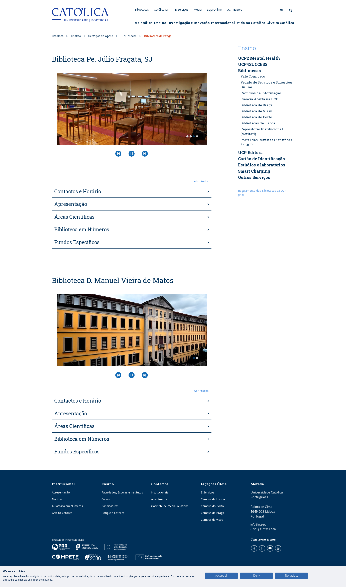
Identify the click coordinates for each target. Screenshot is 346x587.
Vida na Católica (250, 22)
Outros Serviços (254, 177)
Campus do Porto (212, 506)
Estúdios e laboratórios (261, 164)
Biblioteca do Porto (256, 117)
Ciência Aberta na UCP (259, 99)
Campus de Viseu (212, 520)
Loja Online (214, 9)
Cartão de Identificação (261, 158)
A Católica (144, 22)
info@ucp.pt (258, 524)
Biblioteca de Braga (256, 105)
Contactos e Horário (77, 191)
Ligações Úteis (213, 484)
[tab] (131, 191)
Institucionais (159, 492)
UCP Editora (234, 9)
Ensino (160, 22)
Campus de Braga (212, 513)
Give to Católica (280, 22)
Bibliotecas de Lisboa (257, 123)
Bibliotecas (142, 9)
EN (281, 10)
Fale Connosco (252, 76)
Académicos (159, 499)
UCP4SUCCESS (252, 64)
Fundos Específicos (77, 242)
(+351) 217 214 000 (263, 529)
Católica (57, 36)
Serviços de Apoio (100, 36)
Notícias (57, 499)
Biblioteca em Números (81, 229)
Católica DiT (162, 9)
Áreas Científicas (74, 216)
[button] (131, 181)
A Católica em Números (67, 506)
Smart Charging (254, 171)
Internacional (223, 22)
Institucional (63, 484)
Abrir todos (201, 181)
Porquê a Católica (113, 513)
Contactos (159, 484)
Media (198, 9)
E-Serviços (181, 9)
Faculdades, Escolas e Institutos (122, 492)
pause (132, 154)
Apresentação (70, 204)
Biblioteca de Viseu (256, 111)
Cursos (106, 499)
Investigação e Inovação (188, 22)
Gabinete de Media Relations (169, 506)
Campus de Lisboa (213, 499)
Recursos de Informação (260, 93)
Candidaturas (110, 506)
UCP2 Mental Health (259, 58)
